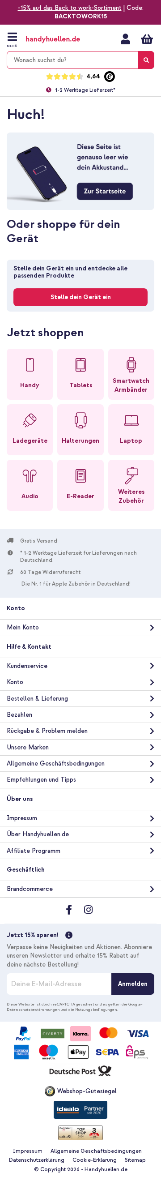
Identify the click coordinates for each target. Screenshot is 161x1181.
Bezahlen (19, 715)
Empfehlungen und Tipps (41, 779)
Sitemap (135, 1160)
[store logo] (61, 39)
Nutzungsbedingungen (96, 1009)
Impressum (22, 818)
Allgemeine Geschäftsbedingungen (56, 763)
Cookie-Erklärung (94, 1160)
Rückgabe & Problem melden (47, 731)
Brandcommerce (30, 889)
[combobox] (80, 60)
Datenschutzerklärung (36, 1160)
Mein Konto (125, 39)
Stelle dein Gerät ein (81, 297)
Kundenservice (27, 666)
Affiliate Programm (33, 851)
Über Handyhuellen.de (38, 834)
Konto (15, 682)
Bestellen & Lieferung (37, 698)
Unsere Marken (28, 747)
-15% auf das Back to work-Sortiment (70, 8)
